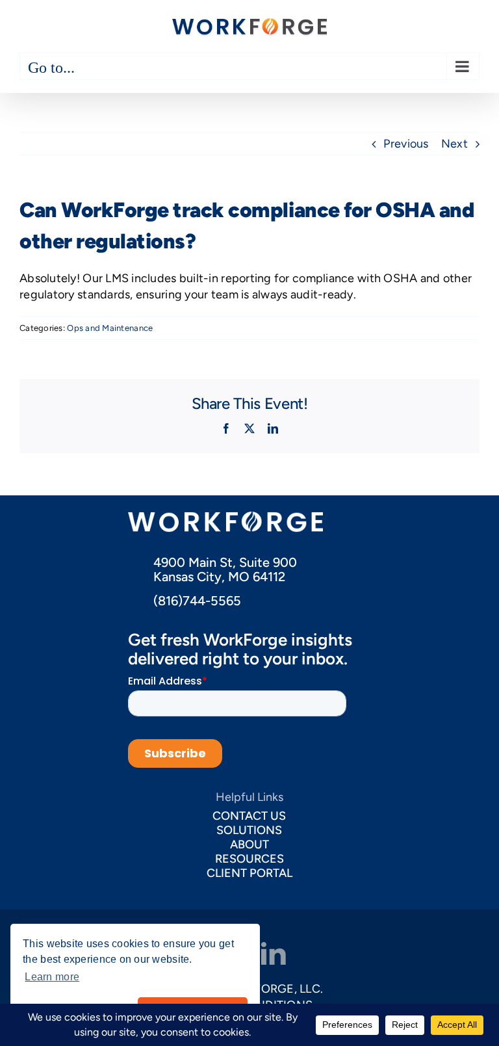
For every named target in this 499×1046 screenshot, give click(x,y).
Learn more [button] (52, 976)
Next (454, 144)
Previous (405, 144)
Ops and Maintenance (110, 328)
